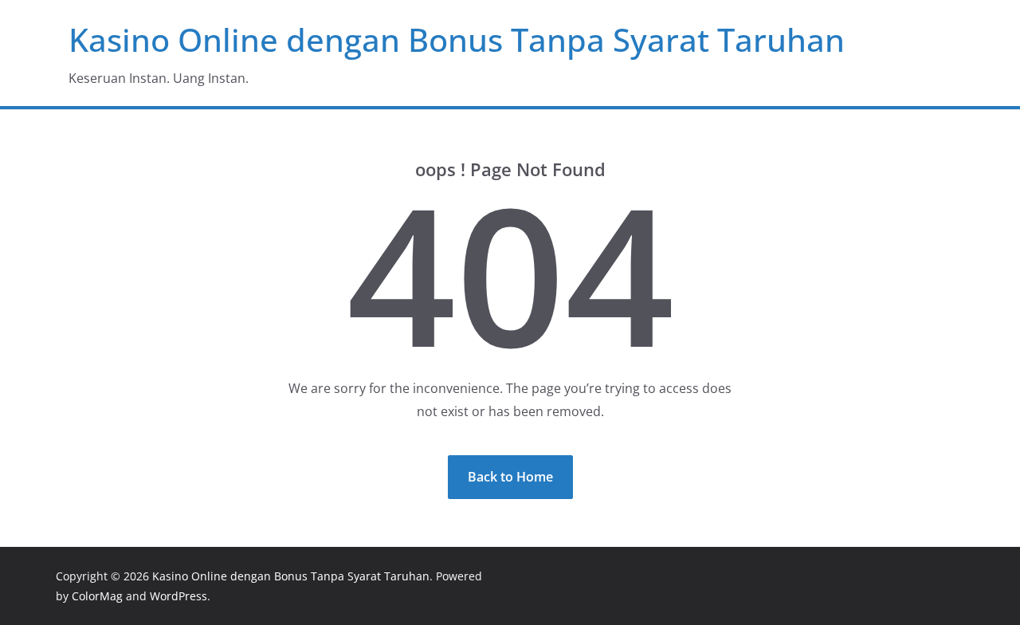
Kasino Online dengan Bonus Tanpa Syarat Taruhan (457, 39)
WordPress (178, 595)
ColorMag (97, 595)
